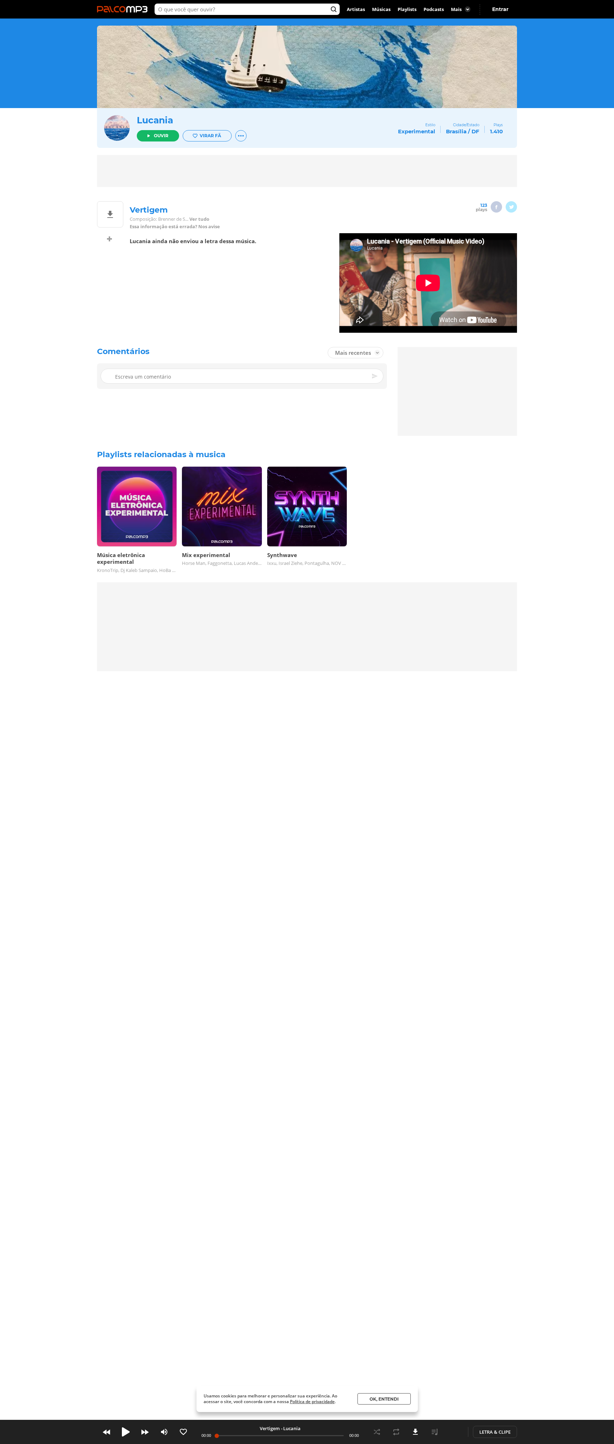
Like (183, 1432)
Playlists (407, 9)
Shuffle (377, 1432)
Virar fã (210, 135)
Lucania (155, 120)
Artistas (356, 9)
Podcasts (434, 9)
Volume (164, 1432)
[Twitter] (511, 207)
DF (475, 131)
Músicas (381, 9)
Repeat (396, 1432)
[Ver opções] (241, 135)
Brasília (456, 131)
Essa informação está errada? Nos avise (175, 226)
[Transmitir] (453, 1432)
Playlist (434, 1432)
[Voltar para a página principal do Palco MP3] (124, 9)
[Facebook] (496, 207)
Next (145, 1432)
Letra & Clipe (495, 1432)
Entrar (500, 9)
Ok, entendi (384, 1399)
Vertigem (270, 1428)
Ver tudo (199, 219)
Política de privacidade (312, 1401)
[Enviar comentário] (375, 376)
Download (415, 1432)
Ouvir (161, 135)
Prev (106, 1432)
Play (125, 1432)
